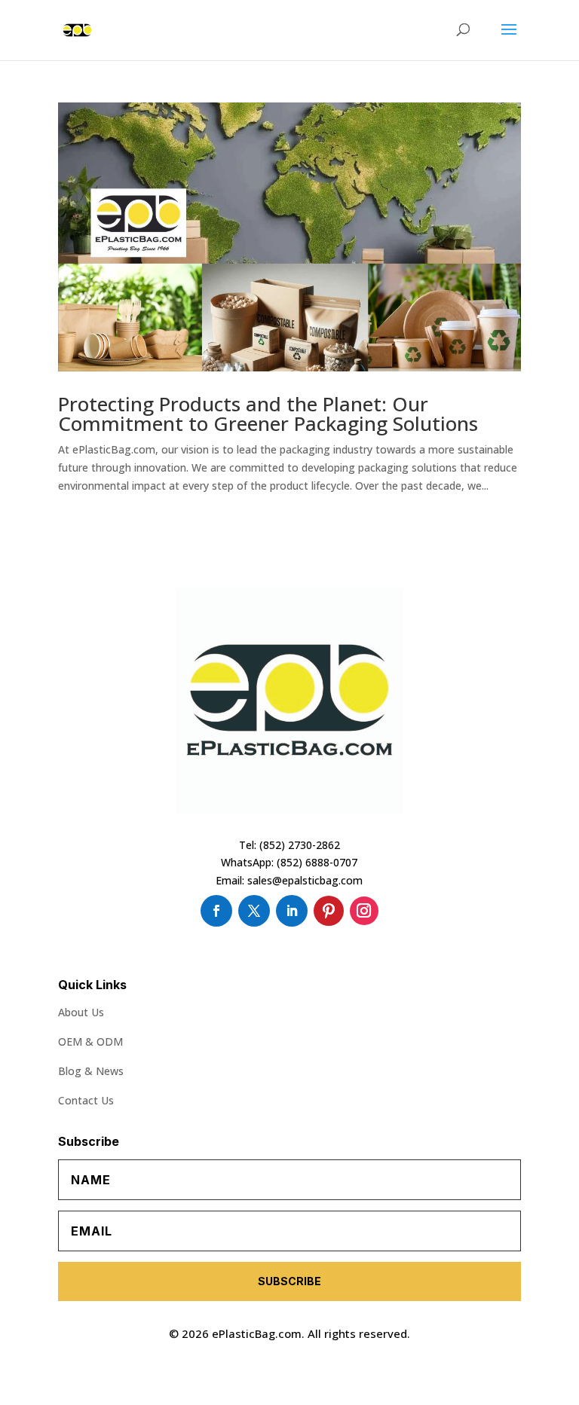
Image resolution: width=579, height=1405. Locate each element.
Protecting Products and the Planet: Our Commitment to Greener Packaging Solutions (268, 413)
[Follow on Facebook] (216, 911)
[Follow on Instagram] (364, 910)
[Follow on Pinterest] (329, 911)
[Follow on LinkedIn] (292, 911)
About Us (81, 1012)
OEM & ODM (90, 1041)
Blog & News (91, 1071)
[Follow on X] (254, 911)
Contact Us (86, 1100)
